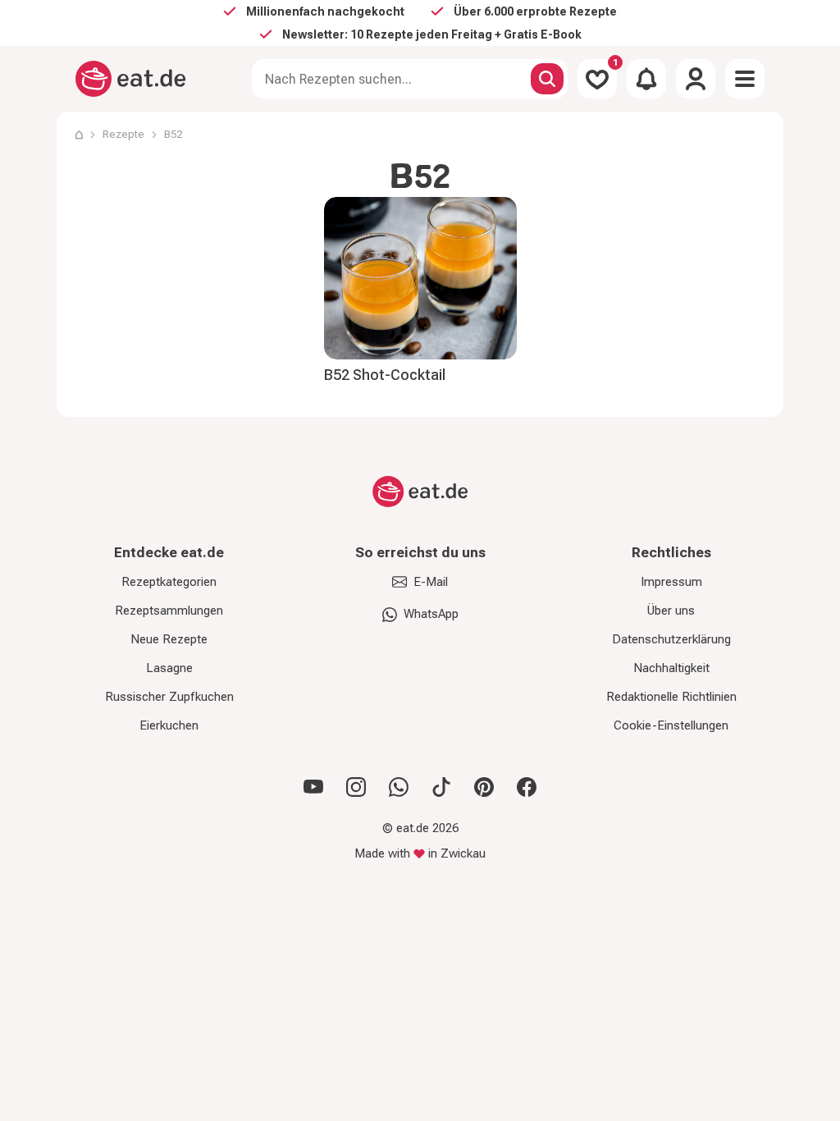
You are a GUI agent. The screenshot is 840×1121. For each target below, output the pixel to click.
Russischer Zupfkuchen (169, 696)
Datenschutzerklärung (671, 639)
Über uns (671, 610)
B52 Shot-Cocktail (384, 374)
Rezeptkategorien (169, 581)
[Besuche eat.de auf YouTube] (313, 787)
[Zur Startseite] (130, 79)
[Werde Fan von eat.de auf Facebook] (527, 787)
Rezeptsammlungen (169, 610)
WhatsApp (431, 613)
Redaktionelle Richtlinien (671, 696)
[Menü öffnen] (745, 78)
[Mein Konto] (695, 78)
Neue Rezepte (169, 639)
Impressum (671, 581)
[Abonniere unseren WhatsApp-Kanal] (399, 787)
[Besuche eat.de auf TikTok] (441, 787)
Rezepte (123, 134)
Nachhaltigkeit (671, 668)
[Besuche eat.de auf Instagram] (356, 787)
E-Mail (430, 581)
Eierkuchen (169, 725)
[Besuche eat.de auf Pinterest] (484, 787)
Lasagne (169, 668)
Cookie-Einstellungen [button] (671, 725)
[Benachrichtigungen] (646, 78)
